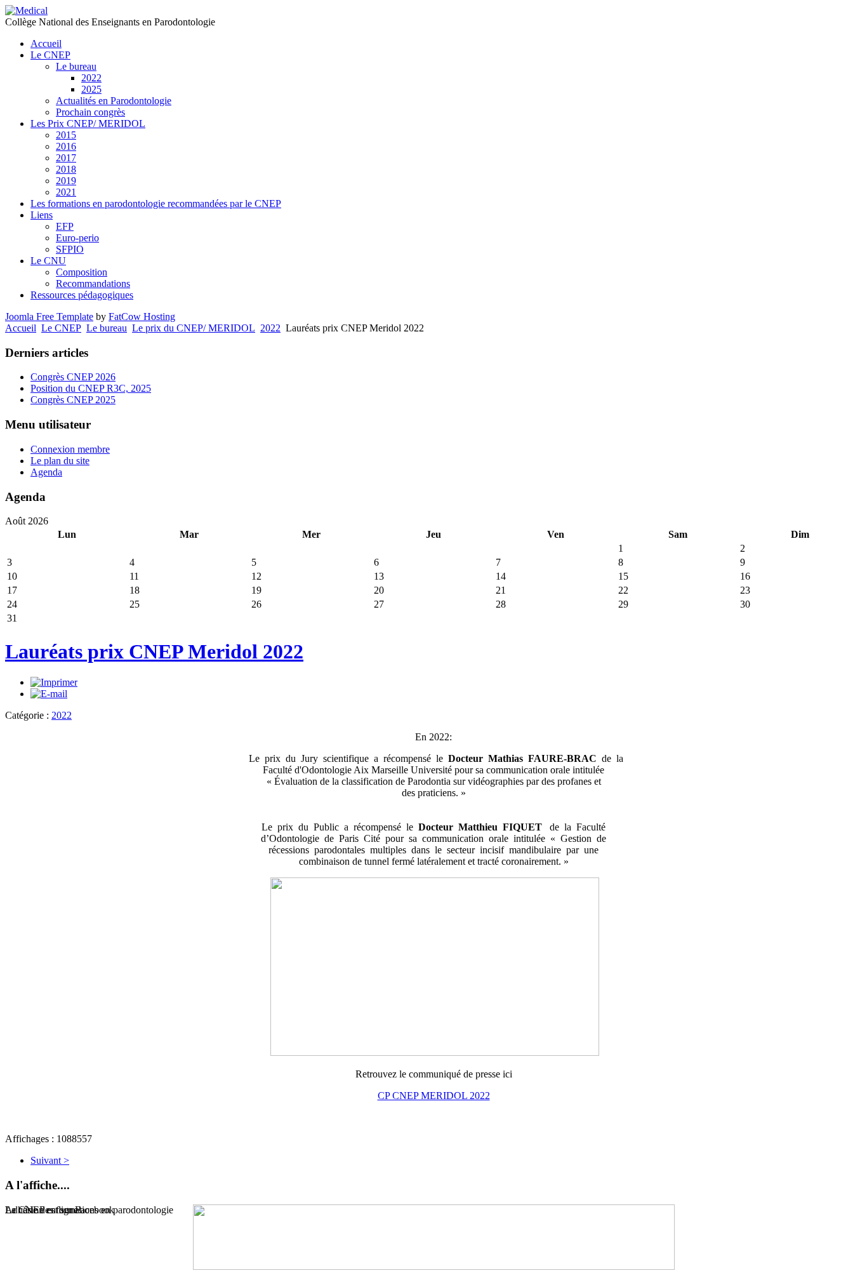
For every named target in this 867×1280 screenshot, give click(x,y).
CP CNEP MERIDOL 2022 (434, 1095)
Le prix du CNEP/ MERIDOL (193, 328)
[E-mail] (48, 693)
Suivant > (49, 1160)
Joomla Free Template (49, 316)
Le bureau (106, 328)
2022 (270, 328)
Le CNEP (61, 328)
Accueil (20, 328)
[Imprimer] (53, 682)
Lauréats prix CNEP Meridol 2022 (154, 651)
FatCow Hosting (142, 316)
